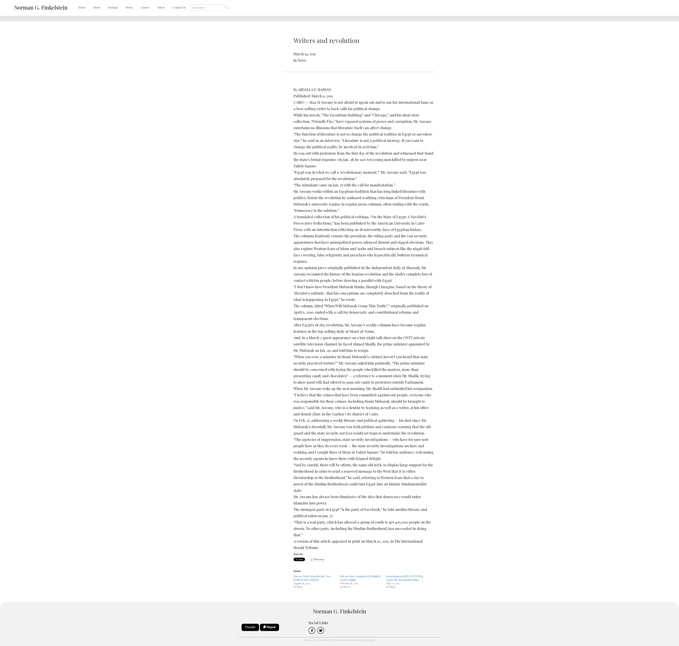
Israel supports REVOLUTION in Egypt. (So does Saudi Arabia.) (404, 578)
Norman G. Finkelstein (41, 7)
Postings (113, 7)
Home (81, 7)
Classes (145, 7)
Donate (250, 627)
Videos (161, 7)
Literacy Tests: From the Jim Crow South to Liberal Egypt (312, 578)
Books (129, 7)
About (96, 7)
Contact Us (179, 7)
